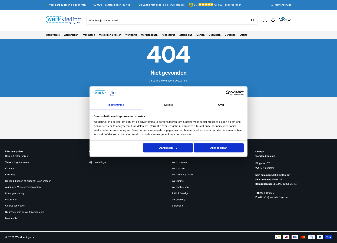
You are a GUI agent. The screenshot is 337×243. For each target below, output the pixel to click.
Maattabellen (12, 218)
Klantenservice (14, 151)
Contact (9, 168)
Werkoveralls (53, 34)
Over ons (10, 174)
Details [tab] (168, 104)
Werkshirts (131, 34)
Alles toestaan (218, 147)
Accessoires (168, 34)
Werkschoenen (149, 34)
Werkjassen (88, 34)
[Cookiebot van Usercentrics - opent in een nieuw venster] (228, 93)
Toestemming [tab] (115, 104)
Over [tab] (221, 104)
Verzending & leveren (17, 162)
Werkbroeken (71, 34)
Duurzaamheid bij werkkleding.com (24, 212)
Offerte (243, 34)
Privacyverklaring (14, 193)
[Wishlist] (273, 20)
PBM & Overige (180, 193)
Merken (200, 34)
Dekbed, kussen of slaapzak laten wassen (28, 180)
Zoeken (253, 20)
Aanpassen (166, 147)
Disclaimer (11, 199)
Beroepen (230, 34)
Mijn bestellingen (98, 162)
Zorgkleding (185, 34)
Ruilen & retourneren (16, 156)
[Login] (265, 20)
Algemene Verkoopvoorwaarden (23, 187)
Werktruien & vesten (110, 34)
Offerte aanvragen (15, 205)
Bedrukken (215, 34)
